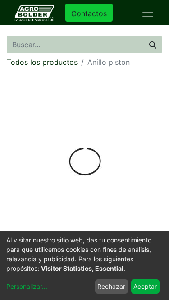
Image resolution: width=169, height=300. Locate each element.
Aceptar (145, 286)
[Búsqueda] (152, 44)
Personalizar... (26, 286)
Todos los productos (42, 62)
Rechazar (111, 286)
